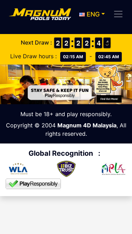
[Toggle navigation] (118, 14)
